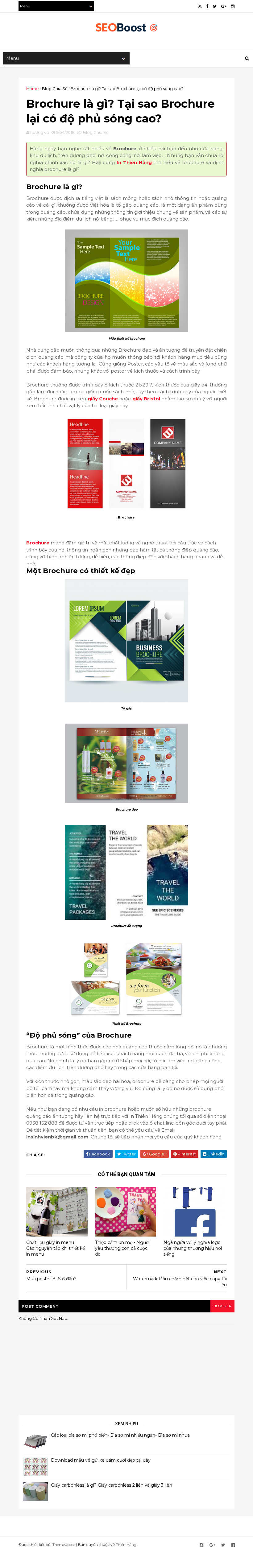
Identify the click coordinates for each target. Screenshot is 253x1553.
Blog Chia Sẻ (55, 88)
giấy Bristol (146, 399)
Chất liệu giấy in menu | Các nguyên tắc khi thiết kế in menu (55, 1248)
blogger (222, 1306)
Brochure (37, 543)
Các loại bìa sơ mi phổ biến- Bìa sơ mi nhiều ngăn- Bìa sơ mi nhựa (120, 1435)
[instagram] (232, 6)
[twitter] (215, 6)
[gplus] (223, 6)
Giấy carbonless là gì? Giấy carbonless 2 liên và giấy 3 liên (111, 1485)
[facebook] (207, 6)
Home (32, 88)
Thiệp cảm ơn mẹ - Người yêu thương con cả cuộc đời (122, 1248)
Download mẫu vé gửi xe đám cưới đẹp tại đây (101, 1460)
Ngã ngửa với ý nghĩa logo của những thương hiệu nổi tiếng (193, 1248)
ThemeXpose (63, 1544)
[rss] (199, 6)
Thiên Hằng (126, 1544)
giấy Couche (103, 399)
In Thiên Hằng (134, 162)
